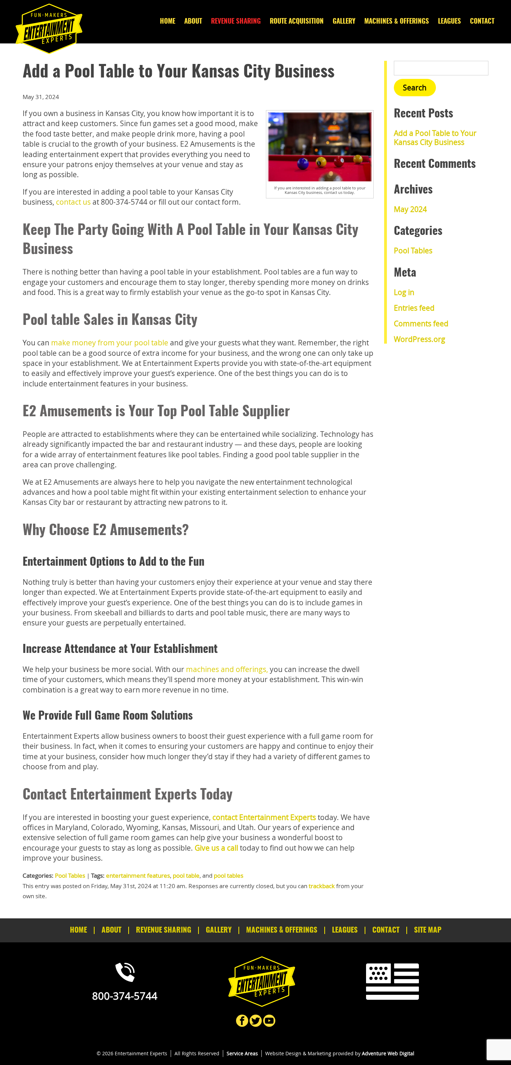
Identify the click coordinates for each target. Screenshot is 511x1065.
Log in (404, 292)
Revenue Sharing (236, 21)
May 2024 (410, 209)
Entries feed (414, 308)
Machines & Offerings (396, 21)
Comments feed (421, 323)
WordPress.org (419, 339)
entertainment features (138, 875)
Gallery (344, 21)
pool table (186, 875)
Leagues (449, 21)
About (193, 21)
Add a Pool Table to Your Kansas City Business (435, 137)
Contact (482, 21)
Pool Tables (70, 875)
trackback (322, 886)
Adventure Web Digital (388, 1053)
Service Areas (242, 1053)
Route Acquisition (297, 21)
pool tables (228, 875)
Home (167, 21)
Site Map (427, 930)
